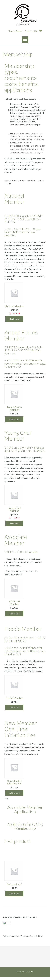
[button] (25, 39)
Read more (14, 319)
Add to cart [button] (14, 419)
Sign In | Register (15, 31)
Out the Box (29, 971)
